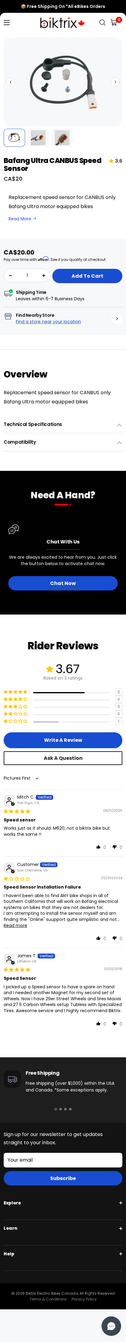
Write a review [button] (63, 740)
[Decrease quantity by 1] (10, 275)
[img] (17, 811)
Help (9, 1254)
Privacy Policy (84, 1299)
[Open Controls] (111, 1326)
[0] (114, 23)
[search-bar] (102, 23)
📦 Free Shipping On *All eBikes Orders (63, 6)
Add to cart (87, 276)
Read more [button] (15, 925)
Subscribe (63, 1178)
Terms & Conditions (48, 1299)
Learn (10, 1228)
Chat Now (63, 583)
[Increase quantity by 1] (43, 275)
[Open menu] (7, 22)
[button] (11, 82)
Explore (12, 1203)
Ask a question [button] (63, 758)
